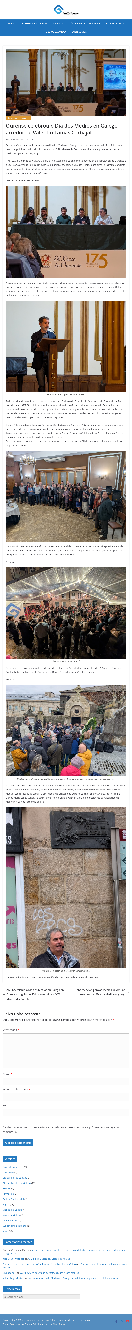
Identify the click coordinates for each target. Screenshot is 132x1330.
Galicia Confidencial (13, 1199)
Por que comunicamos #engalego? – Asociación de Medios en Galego (40, 1264)
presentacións (10, 1220)
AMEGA (29, 139)
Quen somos (79, 31)
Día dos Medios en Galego (85, 23)
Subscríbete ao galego (14, 1225)
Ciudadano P (9, 1272)
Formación (8, 1193)
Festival (7, 1188)
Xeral (5, 1231)
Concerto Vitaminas (13, 1167)
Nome (7, 1074)
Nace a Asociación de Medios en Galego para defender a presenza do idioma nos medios (75, 1278)
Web (5, 1105)
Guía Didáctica (115, 23)
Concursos (8, 1172)
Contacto (58, 23)
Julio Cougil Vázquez (13, 1258)
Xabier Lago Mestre (13, 1278)
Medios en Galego (12, 1209)
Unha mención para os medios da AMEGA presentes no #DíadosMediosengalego (100, 992)
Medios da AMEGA (55, 31)
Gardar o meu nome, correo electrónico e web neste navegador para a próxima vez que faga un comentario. (61, 1129)
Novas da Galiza (11, 1215)
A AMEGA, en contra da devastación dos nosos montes (49, 1272)
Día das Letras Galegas (15, 1177)
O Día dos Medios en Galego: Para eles (49, 1258)
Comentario (11, 1029)
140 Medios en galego (33, 23)
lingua (6, 1204)
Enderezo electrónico (17, 1089)
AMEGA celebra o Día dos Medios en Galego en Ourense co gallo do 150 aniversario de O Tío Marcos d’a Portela (35, 994)
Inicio (11, 23)
